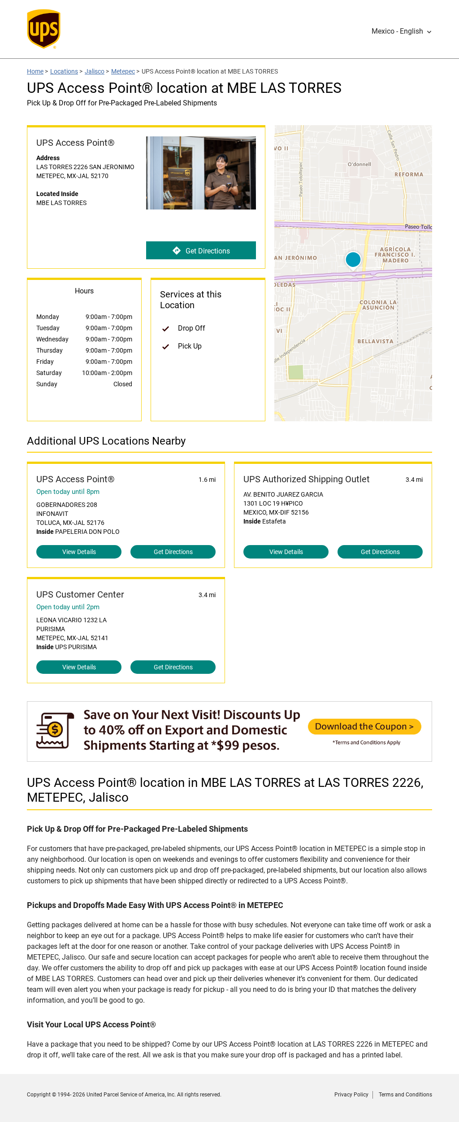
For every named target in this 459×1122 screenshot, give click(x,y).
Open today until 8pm (68, 492)
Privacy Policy (351, 1094)
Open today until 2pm (68, 607)
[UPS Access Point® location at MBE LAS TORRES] (229, 757)
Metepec (123, 71)
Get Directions (208, 251)
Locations (64, 71)
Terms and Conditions (405, 1094)
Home (35, 71)
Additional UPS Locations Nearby (106, 441)
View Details (79, 551)
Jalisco (94, 71)
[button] (402, 31)
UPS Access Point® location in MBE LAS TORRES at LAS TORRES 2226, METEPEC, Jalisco (225, 790)
